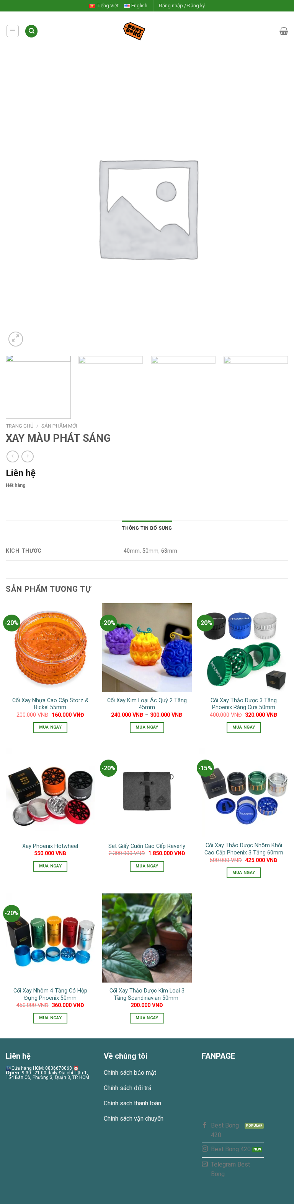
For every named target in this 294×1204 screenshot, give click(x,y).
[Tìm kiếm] (31, 31)
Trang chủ (20, 426)
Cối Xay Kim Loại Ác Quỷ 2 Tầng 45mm (147, 704)
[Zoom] (15, 339)
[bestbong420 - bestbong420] (147, 31)
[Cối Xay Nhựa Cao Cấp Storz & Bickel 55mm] (50, 647)
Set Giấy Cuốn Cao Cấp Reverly (146, 846)
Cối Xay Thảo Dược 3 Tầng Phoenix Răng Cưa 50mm (244, 704)
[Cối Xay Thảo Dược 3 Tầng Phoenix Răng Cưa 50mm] (243, 647)
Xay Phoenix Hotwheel (50, 846)
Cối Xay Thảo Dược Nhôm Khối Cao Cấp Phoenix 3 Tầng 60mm (243, 849)
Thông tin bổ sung (147, 528)
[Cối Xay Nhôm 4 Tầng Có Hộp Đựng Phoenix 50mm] (50, 938)
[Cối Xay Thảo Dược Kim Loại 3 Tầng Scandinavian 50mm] (146, 938)
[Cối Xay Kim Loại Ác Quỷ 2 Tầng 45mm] (146, 647)
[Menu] (13, 31)
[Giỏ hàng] (283, 31)
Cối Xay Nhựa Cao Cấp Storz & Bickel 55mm (50, 704)
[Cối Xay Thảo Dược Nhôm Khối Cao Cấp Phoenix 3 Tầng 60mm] (243, 792)
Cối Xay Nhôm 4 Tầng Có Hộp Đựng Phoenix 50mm (50, 994)
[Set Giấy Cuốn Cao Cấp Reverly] (146, 792)
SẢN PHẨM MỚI (59, 426)
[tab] (147, 528)
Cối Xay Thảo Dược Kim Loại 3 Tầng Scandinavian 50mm (147, 994)
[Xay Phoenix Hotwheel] (50, 792)
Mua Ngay (50, 727)
